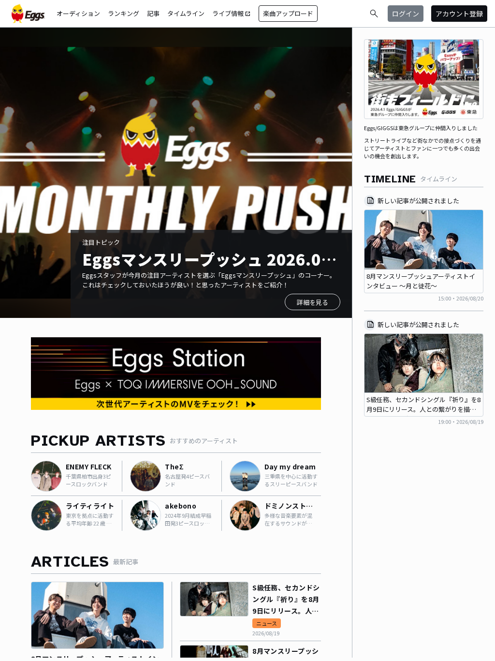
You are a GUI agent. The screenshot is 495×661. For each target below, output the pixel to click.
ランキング (123, 13)
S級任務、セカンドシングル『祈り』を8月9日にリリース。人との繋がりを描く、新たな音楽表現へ (286, 599)
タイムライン (185, 13)
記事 (153, 13)
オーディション (78, 13)
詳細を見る (312, 302)
